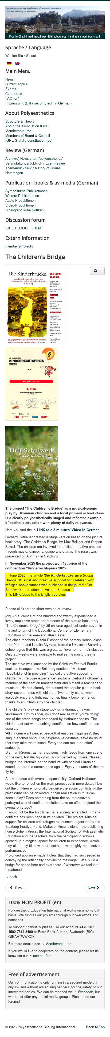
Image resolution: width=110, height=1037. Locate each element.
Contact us (13, 93)
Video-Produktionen (20, 205)
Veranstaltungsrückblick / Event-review (35, 163)
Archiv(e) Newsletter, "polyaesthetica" (34, 158)
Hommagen (14, 172)
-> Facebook (83, 991)
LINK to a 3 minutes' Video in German (68, 529)
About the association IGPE (27, 126)
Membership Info (58, 943)
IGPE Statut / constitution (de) (28, 140)
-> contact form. (41, 955)
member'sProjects (19, 246)
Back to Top (95, 1026)
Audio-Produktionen (20, 200)
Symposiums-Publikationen (26, 190)
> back (11, 876)
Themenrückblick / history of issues (33, 168)
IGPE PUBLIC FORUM (23, 228)
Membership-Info (18, 130)
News (9, 79)
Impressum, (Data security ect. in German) (38, 103)
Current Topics (16, 84)
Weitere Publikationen (22, 195)
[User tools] (97, 271)
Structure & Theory (20, 121)
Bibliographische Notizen (24, 210)
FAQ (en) (12, 98)
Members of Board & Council (27, 135)
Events (10, 88)
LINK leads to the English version (39, 594)
